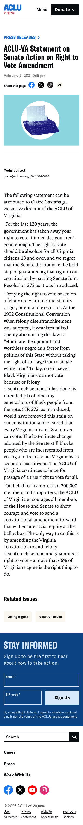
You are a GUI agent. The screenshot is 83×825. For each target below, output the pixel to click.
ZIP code (13, 694)
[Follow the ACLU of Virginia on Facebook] (8, 790)
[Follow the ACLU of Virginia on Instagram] (44, 790)
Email (10, 677)
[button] (50, 85)
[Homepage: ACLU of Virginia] (20, 9)
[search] (74, 737)
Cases (9, 752)
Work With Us (17, 774)
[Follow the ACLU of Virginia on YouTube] (32, 790)
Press (9, 763)
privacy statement (64, 716)
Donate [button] (62, 9)
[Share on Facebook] (31, 86)
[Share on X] (41, 86)
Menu (41, 9)
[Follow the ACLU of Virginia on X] (20, 790)
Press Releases (20, 37)
